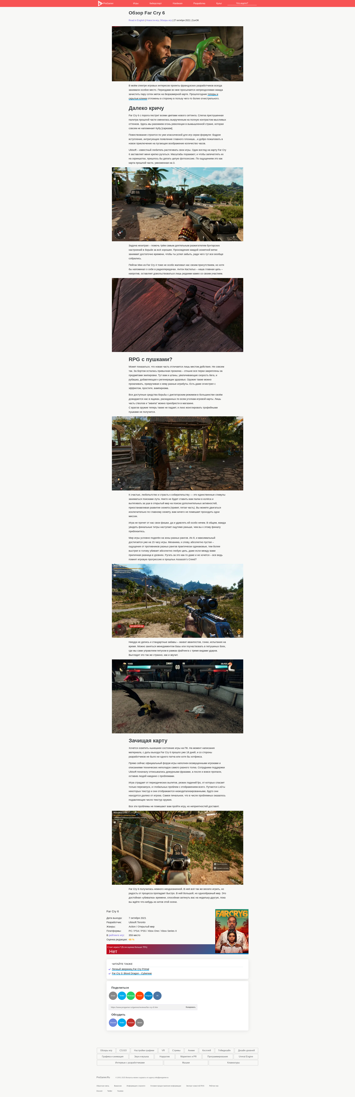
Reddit (139, 996)
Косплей (206, 1050)
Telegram (148, 996)
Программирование (217, 1056)
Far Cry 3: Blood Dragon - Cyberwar (132, 973)
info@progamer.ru (161, 1078)
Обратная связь (103, 1086)
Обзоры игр (166, 20)
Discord (113, 1023)
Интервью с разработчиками (130, 1062)
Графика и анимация (112, 1056)
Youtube (131, 1023)
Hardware (177, 3)
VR (163, 1050)
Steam (139, 1023)
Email (113, 996)
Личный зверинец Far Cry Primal (130, 969)
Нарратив (165, 1056)
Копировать (190, 1006)
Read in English (136, 20)
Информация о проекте (136, 1086)
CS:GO (123, 1050)
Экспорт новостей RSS (195, 1086)
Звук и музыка (141, 1056)
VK (157, 996)
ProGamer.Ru (103, 1077)
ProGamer (108, 3)
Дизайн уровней (246, 1050)
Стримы (176, 1050)
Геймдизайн (224, 1050)
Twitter (122, 996)
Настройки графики (144, 1050)
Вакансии (118, 1086)
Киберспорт (156, 3)
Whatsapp (131, 996)
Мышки (186, 1062)
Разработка (199, 3)
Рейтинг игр (213, 1086)
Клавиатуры (233, 1062)
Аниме (191, 1050)
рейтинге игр (116, 935)
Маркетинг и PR (188, 1056)
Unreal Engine (246, 1056)
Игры (136, 3)
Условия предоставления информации (165, 1086)
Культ (219, 3)
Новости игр (152, 20)
